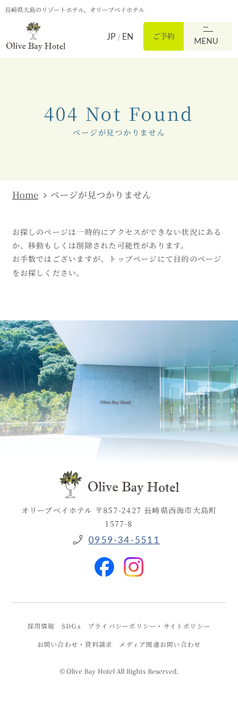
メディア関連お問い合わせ (160, 644)
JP (112, 36)
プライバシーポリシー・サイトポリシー (149, 625)
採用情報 (41, 625)
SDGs (71, 625)
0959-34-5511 (124, 539)
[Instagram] (133, 562)
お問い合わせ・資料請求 (75, 644)
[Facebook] (104, 562)
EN (128, 36)
